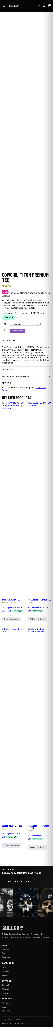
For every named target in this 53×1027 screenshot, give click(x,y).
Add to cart (17, 331)
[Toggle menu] (4, 6)
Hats (4, 967)
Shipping (6, 989)
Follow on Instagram (19, 881)
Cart (4, 1007)
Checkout (6, 1011)
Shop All (5, 949)
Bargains (5, 975)
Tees (4, 390)
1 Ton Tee (40, 387)
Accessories (7, 957)
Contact (5, 985)
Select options (11, 619)
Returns (5, 993)
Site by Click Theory (13, 1024)
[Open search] (39, 6)
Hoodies (5, 971)
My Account (7, 1003)
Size (6, 324)
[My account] (44, 6)
